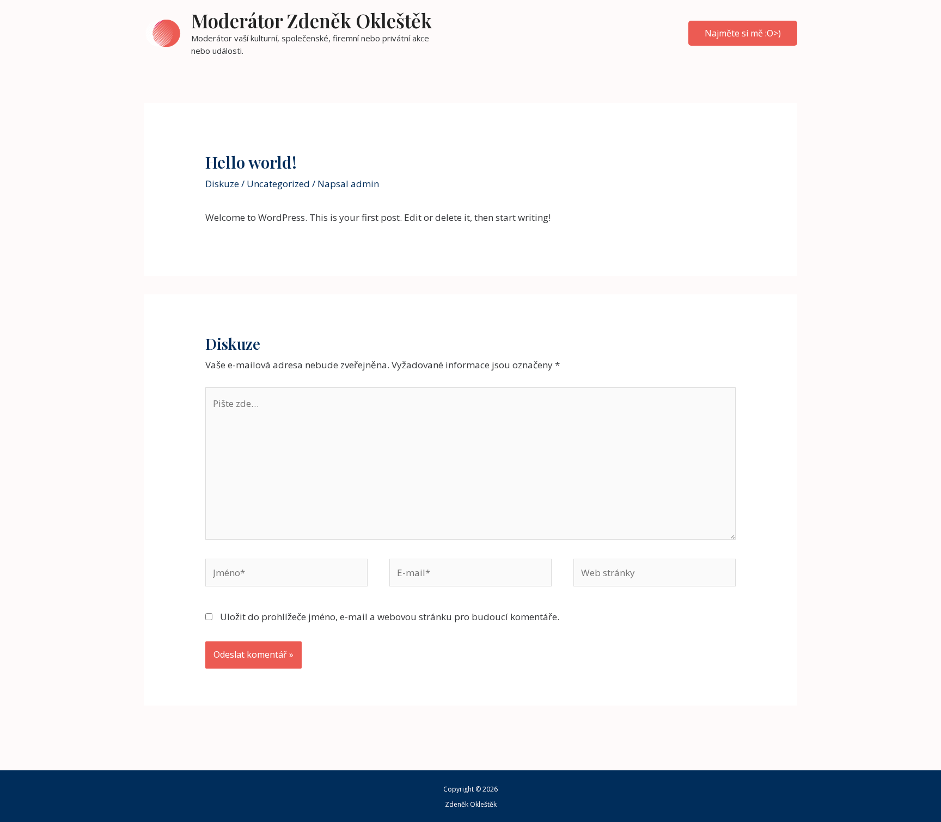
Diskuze (222, 183)
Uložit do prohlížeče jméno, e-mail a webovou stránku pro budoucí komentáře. (389, 616)
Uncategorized (278, 183)
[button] (742, 33)
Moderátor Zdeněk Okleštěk (311, 20)
